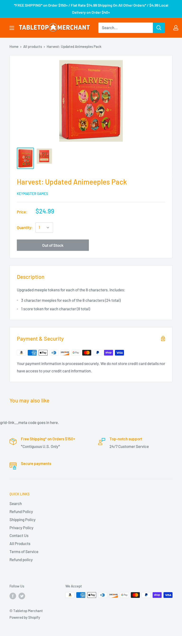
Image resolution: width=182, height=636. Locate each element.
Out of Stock (53, 245)
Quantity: (25, 227)
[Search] (159, 28)
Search (15, 503)
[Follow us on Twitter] (21, 595)
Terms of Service (23, 551)
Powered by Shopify (24, 617)
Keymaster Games (32, 193)
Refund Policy (21, 511)
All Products (19, 543)
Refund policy (21, 559)
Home (13, 46)
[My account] (175, 27)
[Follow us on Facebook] (12, 595)
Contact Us (18, 535)
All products (32, 46)
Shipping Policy (22, 519)
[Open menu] (11, 28)
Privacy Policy (21, 527)
